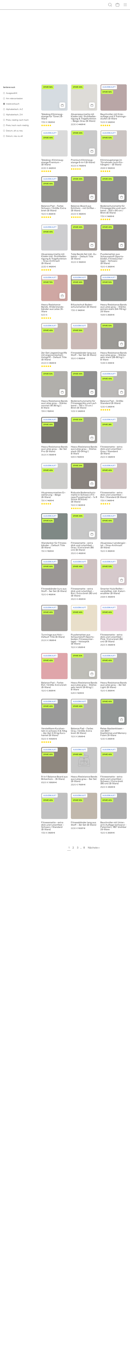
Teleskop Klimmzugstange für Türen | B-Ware (52, 116)
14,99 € (107, 315)
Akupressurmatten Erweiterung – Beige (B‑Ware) (53, 494)
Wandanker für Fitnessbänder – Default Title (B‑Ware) (54, 545)
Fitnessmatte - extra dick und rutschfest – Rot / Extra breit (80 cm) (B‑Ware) (84, 592)
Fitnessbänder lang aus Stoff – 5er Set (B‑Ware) (83, 354)
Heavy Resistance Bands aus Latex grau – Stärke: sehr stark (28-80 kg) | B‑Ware (113, 356)
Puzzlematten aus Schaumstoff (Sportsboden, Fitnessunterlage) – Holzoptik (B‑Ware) (82, 639)
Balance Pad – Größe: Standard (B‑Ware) (112, 402)
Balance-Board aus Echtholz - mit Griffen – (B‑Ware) (83, 208)
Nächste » (94, 847)
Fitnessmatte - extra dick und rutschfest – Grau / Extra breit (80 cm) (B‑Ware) (82, 546)
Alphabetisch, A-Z (14, 109)
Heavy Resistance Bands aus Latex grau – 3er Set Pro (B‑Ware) (54, 449)
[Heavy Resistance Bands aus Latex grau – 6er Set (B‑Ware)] (84, 760)
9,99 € (77, 457)
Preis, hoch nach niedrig (17, 125)
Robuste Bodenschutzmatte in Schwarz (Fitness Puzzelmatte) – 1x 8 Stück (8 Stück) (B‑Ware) (84, 497)
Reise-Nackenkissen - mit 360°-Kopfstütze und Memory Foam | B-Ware (113, 732)
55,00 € (49, 739)
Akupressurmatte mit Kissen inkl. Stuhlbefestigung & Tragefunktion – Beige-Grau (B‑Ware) (83, 117)
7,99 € (47, 411)
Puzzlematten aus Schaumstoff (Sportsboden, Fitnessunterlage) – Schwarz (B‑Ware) (112, 258)
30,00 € (78, 262)
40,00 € (78, 166)
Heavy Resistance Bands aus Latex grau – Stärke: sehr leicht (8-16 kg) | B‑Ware (84, 686)
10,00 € (107, 122)
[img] (46, 125)
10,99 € (107, 363)
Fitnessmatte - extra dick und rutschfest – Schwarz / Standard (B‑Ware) (52, 825)
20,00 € (78, 214)
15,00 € (48, 214)
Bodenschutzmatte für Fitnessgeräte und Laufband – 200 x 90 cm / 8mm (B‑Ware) (113, 209)
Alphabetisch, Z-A (14, 114)
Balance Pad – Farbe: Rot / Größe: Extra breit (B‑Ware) (54, 685)
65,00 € (49, 783)
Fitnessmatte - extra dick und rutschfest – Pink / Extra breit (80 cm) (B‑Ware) (111, 638)
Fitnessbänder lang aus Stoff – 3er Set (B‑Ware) (83, 823)
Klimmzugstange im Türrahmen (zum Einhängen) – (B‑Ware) (111, 162)
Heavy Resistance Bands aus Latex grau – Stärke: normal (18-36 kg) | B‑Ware (54, 404)
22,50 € (78, 124)
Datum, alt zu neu (14, 130)
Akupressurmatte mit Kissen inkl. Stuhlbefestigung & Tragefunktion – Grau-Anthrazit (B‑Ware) (54, 258)
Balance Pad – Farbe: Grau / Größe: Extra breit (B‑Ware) (82, 730)
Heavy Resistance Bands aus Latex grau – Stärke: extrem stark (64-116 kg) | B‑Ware (113, 308)
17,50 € (48, 122)
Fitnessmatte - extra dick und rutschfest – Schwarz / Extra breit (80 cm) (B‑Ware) (111, 780)
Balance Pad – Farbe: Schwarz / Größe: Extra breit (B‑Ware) (53, 208)
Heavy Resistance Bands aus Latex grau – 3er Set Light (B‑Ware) (113, 685)
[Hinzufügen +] (62, 105)
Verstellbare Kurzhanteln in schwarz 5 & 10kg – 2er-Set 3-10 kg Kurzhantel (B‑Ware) (54, 732)
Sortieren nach (9, 87)
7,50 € (47, 501)
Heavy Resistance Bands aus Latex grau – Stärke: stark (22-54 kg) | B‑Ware (84, 450)
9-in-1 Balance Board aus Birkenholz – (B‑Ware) (54, 778)
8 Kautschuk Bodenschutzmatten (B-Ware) (83, 306)
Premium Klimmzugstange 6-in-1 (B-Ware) (83, 161)
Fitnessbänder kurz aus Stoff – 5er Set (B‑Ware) (54, 590)
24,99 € (107, 597)
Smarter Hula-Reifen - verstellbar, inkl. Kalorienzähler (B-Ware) (113, 591)
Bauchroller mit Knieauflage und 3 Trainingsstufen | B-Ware (113, 116)
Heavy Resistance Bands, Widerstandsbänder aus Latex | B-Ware (52, 308)
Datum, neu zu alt (14, 136)
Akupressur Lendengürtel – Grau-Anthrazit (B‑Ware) (113, 545)
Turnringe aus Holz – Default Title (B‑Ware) (53, 636)
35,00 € (78, 359)
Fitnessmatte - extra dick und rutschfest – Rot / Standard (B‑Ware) (113, 494)
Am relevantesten (14, 98)
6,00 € (44, 315)
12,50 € (78, 411)
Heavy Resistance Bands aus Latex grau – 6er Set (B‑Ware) (84, 779)
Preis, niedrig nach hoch (17, 120)
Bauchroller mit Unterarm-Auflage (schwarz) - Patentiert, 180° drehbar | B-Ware (113, 825)
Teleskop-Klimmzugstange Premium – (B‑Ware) (52, 162)
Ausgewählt (11, 93)
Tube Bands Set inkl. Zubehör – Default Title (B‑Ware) (84, 256)
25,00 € (107, 457)
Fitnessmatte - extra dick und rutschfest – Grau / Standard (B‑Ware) (111, 450)
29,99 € (107, 168)
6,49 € (77, 693)
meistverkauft (12, 104)
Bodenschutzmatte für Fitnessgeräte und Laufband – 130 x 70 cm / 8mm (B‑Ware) (84, 404)
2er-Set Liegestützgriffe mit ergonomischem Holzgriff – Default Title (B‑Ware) (54, 356)
